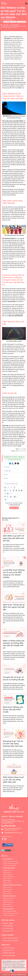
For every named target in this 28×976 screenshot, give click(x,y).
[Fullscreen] (5, 487)
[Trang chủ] (1, 24)
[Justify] (21, 490)
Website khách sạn (7, 874)
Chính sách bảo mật (15, 504)
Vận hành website (8, 928)
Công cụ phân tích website (10, 938)
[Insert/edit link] (5, 496)
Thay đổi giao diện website (9, 911)
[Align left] (13, 490)
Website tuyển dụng (8, 906)
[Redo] (11, 487)
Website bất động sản (8, 876)
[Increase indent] (7, 493)
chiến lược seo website (21, 21)
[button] (12, 496)
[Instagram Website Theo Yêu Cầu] (5, 839)
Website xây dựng (7, 882)
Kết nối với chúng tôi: (7, 836)
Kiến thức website (8, 923)
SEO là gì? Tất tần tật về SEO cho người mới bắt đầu (13, 607)
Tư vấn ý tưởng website (9, 915)
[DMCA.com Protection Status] (14, 850)
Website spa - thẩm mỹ (8, 898)
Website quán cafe (7, 870)
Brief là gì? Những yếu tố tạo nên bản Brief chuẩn (13, 709)
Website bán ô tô (7, 891)
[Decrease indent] (5, 493)
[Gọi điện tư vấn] (13, 463)
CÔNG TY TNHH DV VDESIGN (12, 816)
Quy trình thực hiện (8, 950)
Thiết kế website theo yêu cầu (10, 861)
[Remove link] (7, 496)
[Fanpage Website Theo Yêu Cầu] (3, 839)
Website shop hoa (7, 887)
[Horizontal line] (11, 493)
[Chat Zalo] (15, 463)
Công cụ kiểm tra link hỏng (10, 940)
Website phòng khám (8, 902)
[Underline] (10, 490)
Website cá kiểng (7, 893)
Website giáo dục (7, 904)
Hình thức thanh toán (9, 953)
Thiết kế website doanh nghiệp (10, 863)
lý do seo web (12, 21)
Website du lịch (7, 872)
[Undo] (8, 487)
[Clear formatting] (14, 487)
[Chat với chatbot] (10, 463)
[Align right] (19, 490)
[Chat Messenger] (18, 463)
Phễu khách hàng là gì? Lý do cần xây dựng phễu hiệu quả (13, 779)
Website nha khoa (7, 900)
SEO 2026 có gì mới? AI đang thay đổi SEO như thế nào (13, 538)
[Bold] (5, 490)
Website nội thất (7, 878)
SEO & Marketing (8, 925)
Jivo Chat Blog (22, 449)
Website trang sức (7, 889)
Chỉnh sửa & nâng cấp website (10, 913)
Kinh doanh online (8, 931)
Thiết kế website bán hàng (9, 865)
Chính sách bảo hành (9, 955)
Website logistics (7, 880)
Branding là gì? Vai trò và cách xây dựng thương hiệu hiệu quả (13, 743)
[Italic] (7, 490)
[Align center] (16, 490)
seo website (6, 21)
